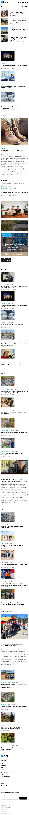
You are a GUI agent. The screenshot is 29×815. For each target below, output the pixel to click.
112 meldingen (4, 772)
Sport (2, 769)
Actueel (3, 763)
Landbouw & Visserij (6, 771)
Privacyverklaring (5, 807)
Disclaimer (3, 811)
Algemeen (3, 765)
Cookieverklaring (5, 809)
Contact (3, 789)
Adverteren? (4, 785)
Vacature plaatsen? (6, 787)
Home (2, 783)
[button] (2, 6)
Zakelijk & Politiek (5, 776)
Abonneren (23, 798)
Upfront (10, 813)
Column (3, 767)
